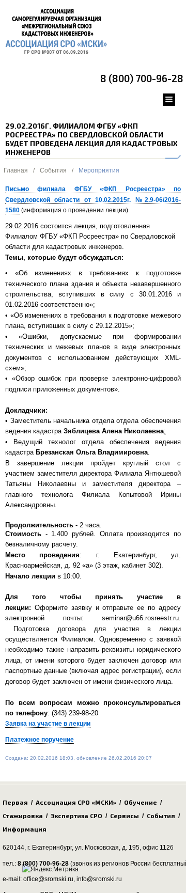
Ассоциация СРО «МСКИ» (76, 802)
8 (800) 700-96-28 (141, 78)
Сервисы (124, 815)
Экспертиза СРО (76, 815)
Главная (16, 170)
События (53, 170)
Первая (15, 802)
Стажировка (23, 815)
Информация (25, 829)
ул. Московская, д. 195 (107, 847)
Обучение (140, 802)
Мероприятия (99, 170)
